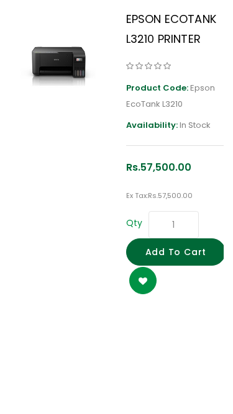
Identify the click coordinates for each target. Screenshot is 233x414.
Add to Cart (176, 252)
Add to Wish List (143, 280)
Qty (134, 223)
